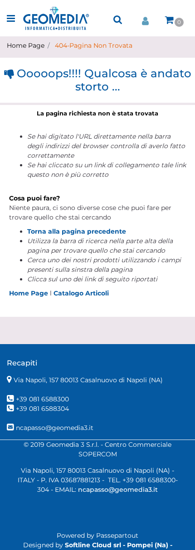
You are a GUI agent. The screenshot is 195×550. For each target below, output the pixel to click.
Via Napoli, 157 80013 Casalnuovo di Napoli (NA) (88, 380)
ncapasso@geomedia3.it (54, 428)
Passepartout (117, 535)
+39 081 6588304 (42, 409)
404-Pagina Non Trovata (93, 45)
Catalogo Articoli (81, 293)
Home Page (25, 45)
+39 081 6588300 (42, 399)
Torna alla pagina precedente (76, 231)
